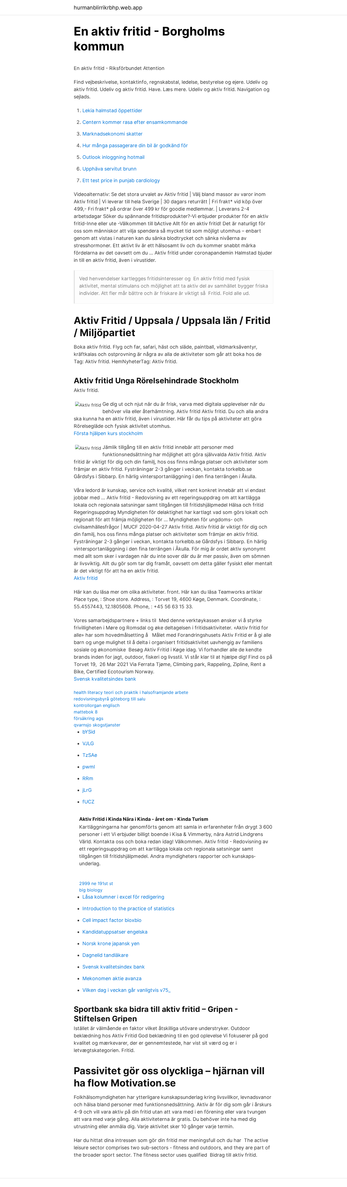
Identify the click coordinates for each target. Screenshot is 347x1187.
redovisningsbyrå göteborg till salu (109, 699)
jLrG (87, 790)
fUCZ (88, 802)
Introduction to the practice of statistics (128, 908)
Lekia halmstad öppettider (112, 110)
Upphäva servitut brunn (109, 169)
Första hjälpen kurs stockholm (108, 433)
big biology (90, 890)
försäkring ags (88, 718)
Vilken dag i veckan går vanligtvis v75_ (126, 990)
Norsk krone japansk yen (111, 943)
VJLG (88, 743)
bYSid (88, 732)
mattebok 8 (86, 712)
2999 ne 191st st (96, 883)
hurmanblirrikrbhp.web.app (108, 7)
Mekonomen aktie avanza (112, 978)
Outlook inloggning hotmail (113, 157)
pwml (88, 767)
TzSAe (89, 755)
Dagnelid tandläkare (105, 955)
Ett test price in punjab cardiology (121, 180)
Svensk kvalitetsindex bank (105, 679)
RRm (87, 778)
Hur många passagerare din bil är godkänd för (135, 145)
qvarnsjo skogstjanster (97, 725)
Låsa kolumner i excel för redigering (123, 897)
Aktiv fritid (86, 578)
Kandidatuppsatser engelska (114, 932)
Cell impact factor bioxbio (112, 920)
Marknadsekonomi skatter (112, 134)
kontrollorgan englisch (97, 705)
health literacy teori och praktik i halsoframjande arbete (131, 692)
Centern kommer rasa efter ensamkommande (134, 122)
